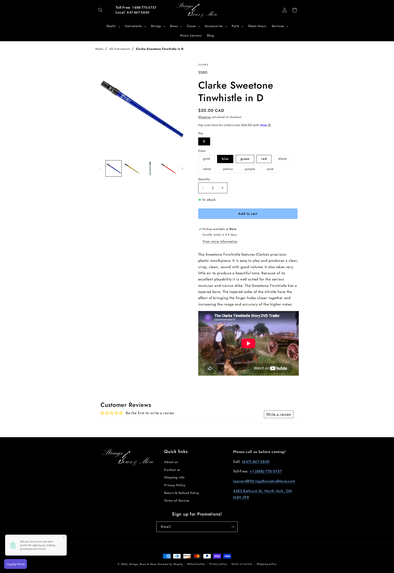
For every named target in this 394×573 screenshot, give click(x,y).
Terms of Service (176, 500)
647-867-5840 (138, 12)
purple (252, 170)
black (285, 159)
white (209, 170)
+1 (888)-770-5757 (266, 471)
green (245, 159)
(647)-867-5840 (256, 461)
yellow (230, 170)
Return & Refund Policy (181, 493)
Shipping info (174, 477)
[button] (100, 10)
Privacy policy (218, 564)
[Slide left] (99, 168)
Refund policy (196, 564)
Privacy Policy (174, 485)
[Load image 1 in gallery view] (114, 168)
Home (99, 49)
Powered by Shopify (170, 564)
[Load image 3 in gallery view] (150, 168)
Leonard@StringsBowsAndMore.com (264, 481)
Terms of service (241, 564)
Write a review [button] (278, 414)
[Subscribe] (232, 527)
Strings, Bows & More (142, 564)
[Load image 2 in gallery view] (132, 168)
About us (171, 462)
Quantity (204, 179)
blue (225, 159)
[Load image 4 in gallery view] (168, 168)
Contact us (172, 470)
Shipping (204, 117)
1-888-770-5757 (144, 7)
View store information (220, 241)
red (264, 159)
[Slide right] (182, 168)
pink (272, 170)
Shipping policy (266, 564)
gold (209, 159)
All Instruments (119, 49)
